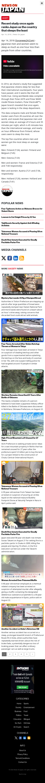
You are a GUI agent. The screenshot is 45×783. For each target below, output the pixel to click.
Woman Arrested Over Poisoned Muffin (19, 580)
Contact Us (22, 762)
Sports (26, 703)
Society (18, 707)
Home (19, 703)
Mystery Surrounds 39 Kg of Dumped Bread (21, 298)
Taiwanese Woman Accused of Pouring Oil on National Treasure (21, 232)
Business (18, 711)
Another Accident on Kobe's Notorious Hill (20, 629)
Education (17, 719)
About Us (22, 750)
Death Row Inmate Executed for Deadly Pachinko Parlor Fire (19, 241)
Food (25, 711)
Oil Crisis (27, 723)
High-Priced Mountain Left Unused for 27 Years (19, 439)
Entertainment (29, 707)
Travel (26, 715)
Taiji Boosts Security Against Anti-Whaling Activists (20, 224)
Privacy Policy (22, 754)
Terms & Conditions (22, 758)
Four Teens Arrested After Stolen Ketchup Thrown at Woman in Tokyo (20, 345)
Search (26, 727)
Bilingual (27, 719)
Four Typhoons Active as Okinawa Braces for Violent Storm (21, 209)
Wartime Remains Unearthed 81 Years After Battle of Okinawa (21, 396)
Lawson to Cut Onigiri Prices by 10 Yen (18, 217)
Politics (18, 715)
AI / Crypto (17, 727)
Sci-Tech (18, 723)
